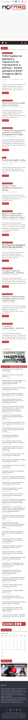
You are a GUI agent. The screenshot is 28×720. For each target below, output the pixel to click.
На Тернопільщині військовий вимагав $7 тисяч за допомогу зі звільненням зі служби (13, 423)
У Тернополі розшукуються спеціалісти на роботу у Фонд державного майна (13, 132)
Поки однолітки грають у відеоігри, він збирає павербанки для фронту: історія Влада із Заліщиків (12, 609)
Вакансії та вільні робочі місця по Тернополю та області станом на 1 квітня (13, 215)
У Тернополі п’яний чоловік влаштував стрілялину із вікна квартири (12, 585)
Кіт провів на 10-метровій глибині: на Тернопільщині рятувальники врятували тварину (12, 416)
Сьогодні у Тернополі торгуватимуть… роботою (13, 272)
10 (2, 644)
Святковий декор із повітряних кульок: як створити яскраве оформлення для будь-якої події (13, 429)
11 (6, 644)
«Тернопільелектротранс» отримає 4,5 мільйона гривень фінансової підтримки (12, 552)
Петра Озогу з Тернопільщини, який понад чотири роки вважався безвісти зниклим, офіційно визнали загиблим (13, 579)
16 (24, 644)
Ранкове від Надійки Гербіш (14, 160)
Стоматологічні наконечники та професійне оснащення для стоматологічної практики (13, 615)
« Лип (2, 656)
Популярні (15, 366)
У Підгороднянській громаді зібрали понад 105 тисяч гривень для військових (13, 454)
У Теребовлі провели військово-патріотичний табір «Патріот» (10, 436)
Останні (6, 366)
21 (17, 646)
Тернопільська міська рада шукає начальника (13, 104)
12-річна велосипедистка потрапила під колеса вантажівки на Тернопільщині (12, 494)
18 (6, 646)
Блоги (4, 157)
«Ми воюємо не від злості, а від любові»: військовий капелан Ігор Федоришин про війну (12, 533)
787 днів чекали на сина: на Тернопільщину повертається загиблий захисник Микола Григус (13, 517)
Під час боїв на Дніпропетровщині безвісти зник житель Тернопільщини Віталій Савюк (13, 477)
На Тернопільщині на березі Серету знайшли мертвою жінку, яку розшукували (14, 602)
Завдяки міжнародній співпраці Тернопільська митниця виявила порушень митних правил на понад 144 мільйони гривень (13, 525)
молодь (21, 79)
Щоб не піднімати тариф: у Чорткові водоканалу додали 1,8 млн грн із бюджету (13, 441)
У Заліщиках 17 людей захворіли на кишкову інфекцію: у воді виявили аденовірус (13, 558)
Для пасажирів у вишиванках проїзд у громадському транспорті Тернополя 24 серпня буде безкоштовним (12, 400)
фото (6, 164)
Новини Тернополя (7, 53)
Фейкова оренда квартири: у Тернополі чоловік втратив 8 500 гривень (12, 488)
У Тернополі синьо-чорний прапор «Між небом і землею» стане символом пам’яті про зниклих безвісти (13, 564)
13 (13, 644)
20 (13, 646)
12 (9, 644)
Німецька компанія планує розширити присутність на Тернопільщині (13, 298)
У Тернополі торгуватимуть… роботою (13, 327)
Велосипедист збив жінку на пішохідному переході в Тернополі (13, 471)
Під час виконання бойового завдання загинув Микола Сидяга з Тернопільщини (13, 394)
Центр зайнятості (21, 219)
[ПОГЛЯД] (2, 43)
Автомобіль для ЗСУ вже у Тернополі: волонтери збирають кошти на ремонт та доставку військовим (13, 540)
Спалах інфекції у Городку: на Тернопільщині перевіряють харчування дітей (14, 388)
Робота (3, 81)
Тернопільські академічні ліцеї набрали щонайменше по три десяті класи (12, 546)
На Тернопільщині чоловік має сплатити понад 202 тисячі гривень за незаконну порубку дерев (12, 448)
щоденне (10, 164)
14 (17, 644)
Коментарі (23, 366)
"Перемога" (16, 79)
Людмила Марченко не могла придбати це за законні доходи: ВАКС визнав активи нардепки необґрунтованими (14, 382)
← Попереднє (6, 349)
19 (9, 646)
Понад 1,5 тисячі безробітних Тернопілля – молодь (13, 188)
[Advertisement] (14, 25)
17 (2, 646)
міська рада (16, 107)
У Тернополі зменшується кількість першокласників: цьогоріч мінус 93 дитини (13, 596)
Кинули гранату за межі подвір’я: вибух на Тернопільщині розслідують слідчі (13, 483)
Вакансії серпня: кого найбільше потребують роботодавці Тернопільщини (14, 460)
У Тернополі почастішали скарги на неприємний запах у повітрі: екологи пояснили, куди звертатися (11, 572)
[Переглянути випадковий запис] (25, 42)
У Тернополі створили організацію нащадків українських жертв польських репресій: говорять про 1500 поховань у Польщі (13, 501)
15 (21, 644)
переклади (15, 162)
